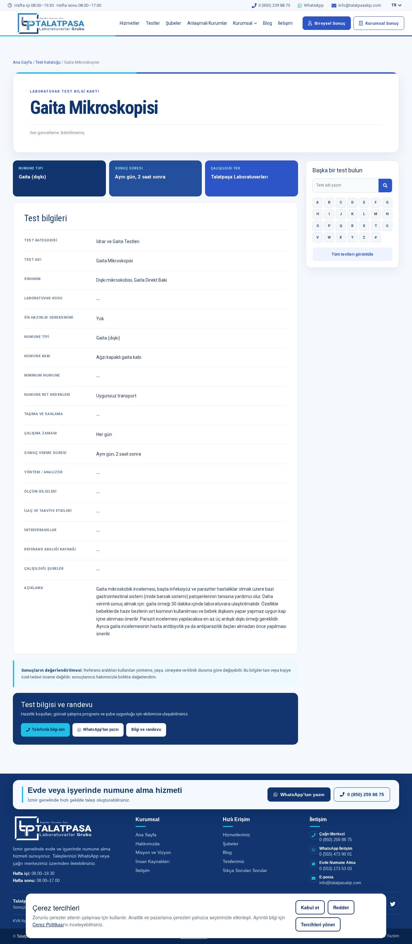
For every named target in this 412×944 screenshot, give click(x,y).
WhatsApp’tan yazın (99, 729)
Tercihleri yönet (318, 924)
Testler (153, 23)
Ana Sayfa (22, 62)
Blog (267, 23)
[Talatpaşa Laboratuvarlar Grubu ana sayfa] (56, 23)
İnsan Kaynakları (153, 861)
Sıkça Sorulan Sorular (245, 870)
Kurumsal (242, 23)
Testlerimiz (233, 861)
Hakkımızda (148, 843)
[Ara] (385, 185)
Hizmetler (130, 23)
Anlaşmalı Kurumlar (207, 23)
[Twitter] (392, 903)
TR (394, 5)
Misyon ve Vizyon (153, 852)
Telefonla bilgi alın (47, 729)
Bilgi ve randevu (146, 729)
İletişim (285, 23)
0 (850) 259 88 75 (365, 794)
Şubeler (173, 23)
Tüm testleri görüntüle (352, 254)
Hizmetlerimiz (236, 834)
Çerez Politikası (48, 924)
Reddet (341, 907)
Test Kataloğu (48, 62)
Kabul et (310, 907)
